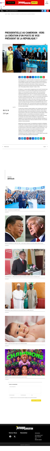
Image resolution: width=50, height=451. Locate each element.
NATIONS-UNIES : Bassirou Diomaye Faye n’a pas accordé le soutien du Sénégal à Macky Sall (19, 310)
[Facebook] (42, 11)
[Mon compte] (47, 2)
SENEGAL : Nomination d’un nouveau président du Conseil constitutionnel (16, 10)
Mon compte (46, 3)
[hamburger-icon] (1, 7)
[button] (10, 2)
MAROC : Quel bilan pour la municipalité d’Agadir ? (12, 209)
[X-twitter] (15, 436)
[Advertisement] (25, 23)
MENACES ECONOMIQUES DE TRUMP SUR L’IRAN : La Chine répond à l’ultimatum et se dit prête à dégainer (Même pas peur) (24, 243)
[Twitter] (45, 11)
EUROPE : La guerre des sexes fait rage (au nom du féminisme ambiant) (16, 343)
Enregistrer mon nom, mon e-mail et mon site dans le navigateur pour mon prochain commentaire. (23, 397)
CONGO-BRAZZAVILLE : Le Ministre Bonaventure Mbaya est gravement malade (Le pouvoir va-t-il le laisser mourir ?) (22, 276)
